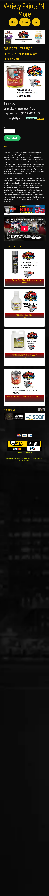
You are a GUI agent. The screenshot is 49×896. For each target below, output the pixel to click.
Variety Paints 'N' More (25, 10)
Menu (13, 22)
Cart (36, 22)
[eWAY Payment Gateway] (24, 450)
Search (19, 453)
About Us (28, 453)
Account (25, 22)
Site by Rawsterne (24, 460)
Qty (5, 127)
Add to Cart (12, 138)
